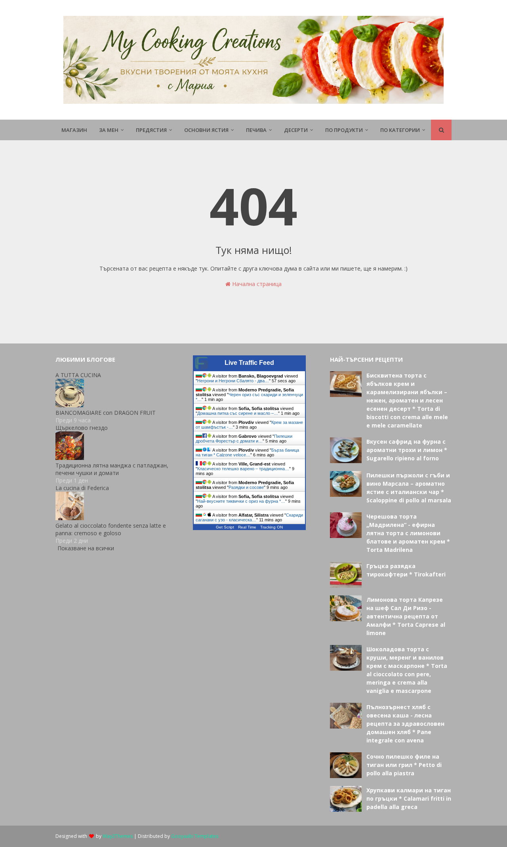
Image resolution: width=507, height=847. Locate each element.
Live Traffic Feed (249, 362)
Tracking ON (271, 527)
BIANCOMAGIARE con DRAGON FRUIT (105, 412)
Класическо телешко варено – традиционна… (243, 468)
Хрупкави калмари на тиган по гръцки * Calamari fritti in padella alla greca (408, 798)
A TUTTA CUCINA (78, 375)
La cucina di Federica (82, 488)
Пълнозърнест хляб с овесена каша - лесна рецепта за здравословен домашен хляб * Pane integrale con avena (405, 723)
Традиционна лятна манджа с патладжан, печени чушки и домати (111, 469)
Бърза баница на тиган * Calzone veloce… (247, 452)
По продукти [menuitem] (344, 130)
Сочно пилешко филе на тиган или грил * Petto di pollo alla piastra (404, 765)
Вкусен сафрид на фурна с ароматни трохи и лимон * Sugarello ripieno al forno (406, 450)
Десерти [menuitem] (296, 130)
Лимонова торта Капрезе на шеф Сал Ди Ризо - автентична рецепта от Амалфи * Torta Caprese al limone (405, 616)
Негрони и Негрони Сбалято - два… (233, 380)
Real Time (247, 527)
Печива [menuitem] (256, 130)
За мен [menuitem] (108, 130)
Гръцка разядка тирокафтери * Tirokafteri (406, 570)
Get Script (225, 527)
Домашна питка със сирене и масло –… (237, 413)
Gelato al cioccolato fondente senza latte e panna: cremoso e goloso (110, 529)
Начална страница (256, 284)
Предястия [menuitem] (151, 130)
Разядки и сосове (246, 487)
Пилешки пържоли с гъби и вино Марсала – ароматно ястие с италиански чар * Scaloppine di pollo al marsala (408, 487)
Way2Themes (118, 836)
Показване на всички (85, 548)
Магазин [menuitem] (74, 130)
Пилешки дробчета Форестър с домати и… (244, 438)
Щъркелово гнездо (81, 427)
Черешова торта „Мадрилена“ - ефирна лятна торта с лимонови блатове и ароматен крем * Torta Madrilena (408, 533)
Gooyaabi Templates (194, 836)
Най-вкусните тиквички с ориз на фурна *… (241, 501)
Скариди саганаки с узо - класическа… (249, 517)
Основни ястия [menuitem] (206, 130)
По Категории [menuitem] (400, 130)
